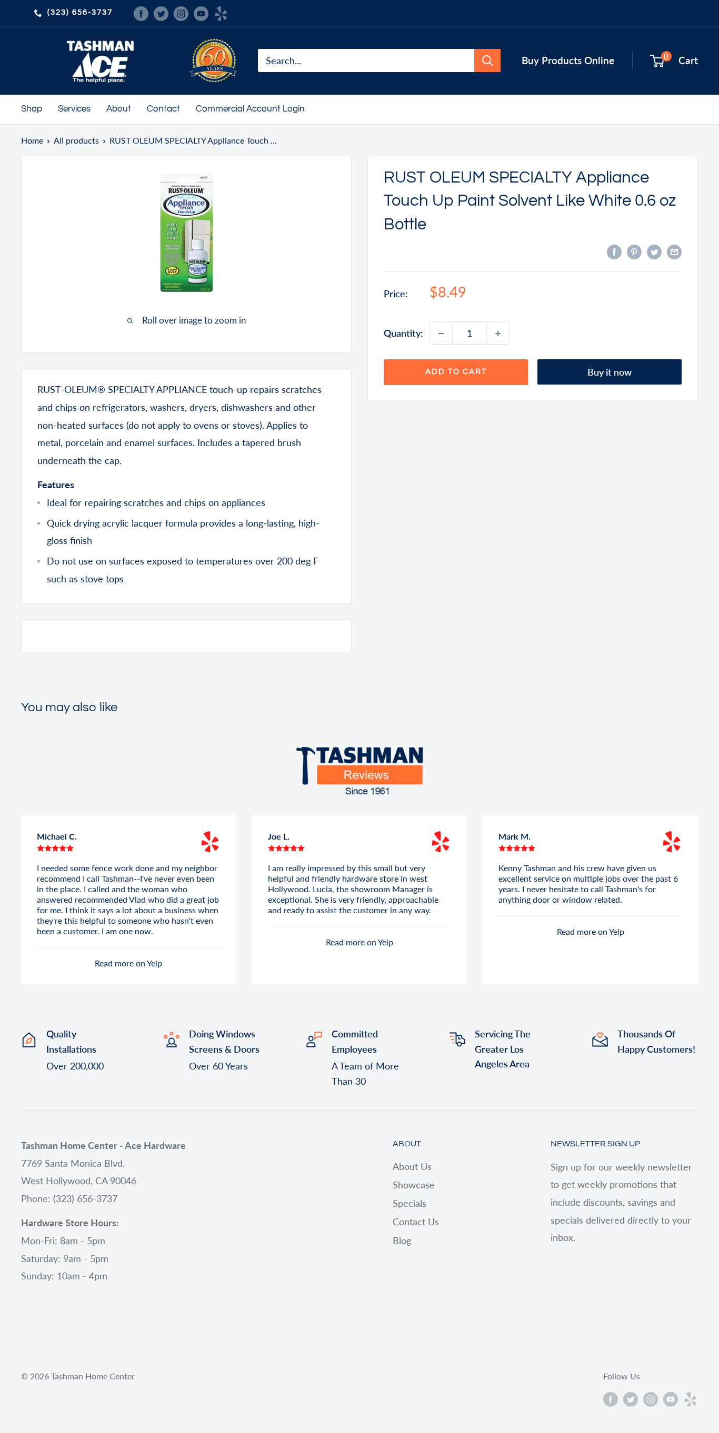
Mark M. (514, 836)
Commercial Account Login (250, 109)
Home (32, 140)
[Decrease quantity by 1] (441, 333)
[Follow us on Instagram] (181, 12)
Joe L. (278, 836)
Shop (31, 109)
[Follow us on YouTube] (201, 12)
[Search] (487, 60)
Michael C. (57, 836)
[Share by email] (674, 251)
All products (76, 140)
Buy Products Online (568, 60)
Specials (409, 1203)
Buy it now (609, 372)
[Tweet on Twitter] (654, 251)
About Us (412, 1166)
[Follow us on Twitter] (161, 12)
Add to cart (456, 372)
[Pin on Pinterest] (634, 251)
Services (74, 109)
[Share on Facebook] (614, 251)
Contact (163, 109)
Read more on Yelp (128, 963)
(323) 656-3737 (80, 12)
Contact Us (416, 1221)
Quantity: (403, 333)
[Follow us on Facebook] (141, 12)
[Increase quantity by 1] (498, 333)
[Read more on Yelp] (210, 841)
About (118, 109)
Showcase (414, 1184)
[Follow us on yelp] (221, 12)
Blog (402, 1240)
